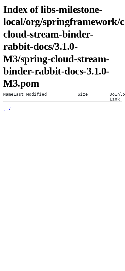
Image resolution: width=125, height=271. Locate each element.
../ (7, 109)
